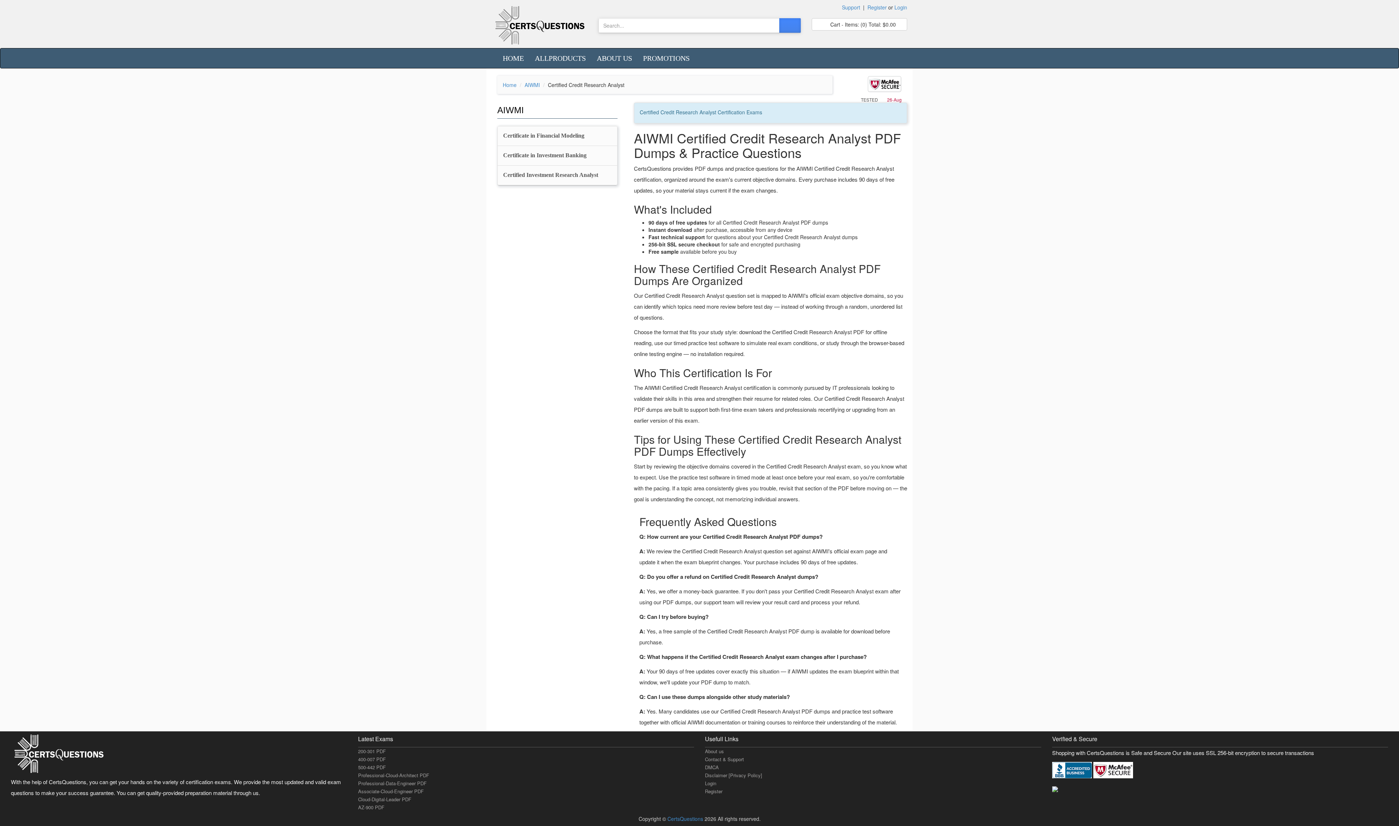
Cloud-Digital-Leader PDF (384, 799)
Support (851, 7)
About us (614, 58)
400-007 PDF (372, 759)
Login (900, 7)
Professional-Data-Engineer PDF (392, 783)
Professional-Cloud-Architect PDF (393, 775)
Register (877, 7)
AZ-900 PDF (371, 807)
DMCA (712, 767)
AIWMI (532, 84)
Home (513, 58)
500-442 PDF (372, 767)
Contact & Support (724, 759)
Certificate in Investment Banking (545, 155)
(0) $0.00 (862, 24)
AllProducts (560, 58)
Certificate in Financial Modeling (543, 136)
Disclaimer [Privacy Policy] (733, 775)
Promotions (666, 58)
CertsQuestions (686, 818)
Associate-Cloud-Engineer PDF (391, 791)
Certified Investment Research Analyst (550, 175)
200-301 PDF (372, 751)
